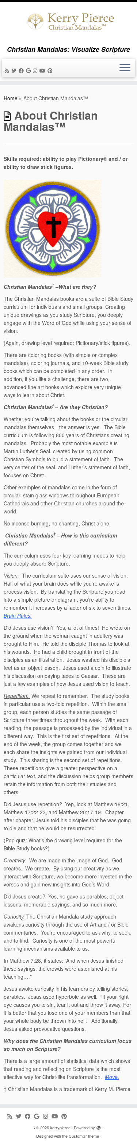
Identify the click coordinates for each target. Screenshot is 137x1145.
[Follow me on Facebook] (22, 70)
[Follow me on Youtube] (43, 70)
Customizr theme (84, 1136)
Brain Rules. (18, 615)
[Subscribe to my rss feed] (8, 70)
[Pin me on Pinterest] (51, 70)
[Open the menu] (124, 68)
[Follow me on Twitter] (15, 70)
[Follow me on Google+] (29, 70)
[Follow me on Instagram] (36, 70)
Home (11, 98)
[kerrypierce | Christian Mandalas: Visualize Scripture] (68, 23)
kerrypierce (60, 1127)
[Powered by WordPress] (98, 1126)
